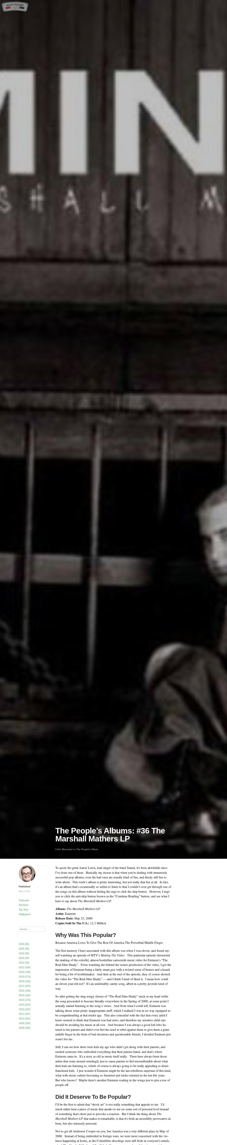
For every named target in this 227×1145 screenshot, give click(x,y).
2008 (24, 1027)
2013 (24, 1004)
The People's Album (87, 849)
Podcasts (24, 900)
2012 (24, 1009)
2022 (24, 962)
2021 (24, 967)
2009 (24, 1023)
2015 (24, 995)
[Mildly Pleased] (15, 10)
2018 (24, 981)
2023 (24, 958)
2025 (24, 948)
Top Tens (23, 909)
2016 (24, 990)
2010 (24, 1018)
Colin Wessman (64, 849)
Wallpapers (25, 914)
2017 (24, 985)
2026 (24, 944)
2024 (24, 953)
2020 (24, 972)
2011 (24, 1013)
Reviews (23, 904)
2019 (24, 976)
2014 (24, 999)
